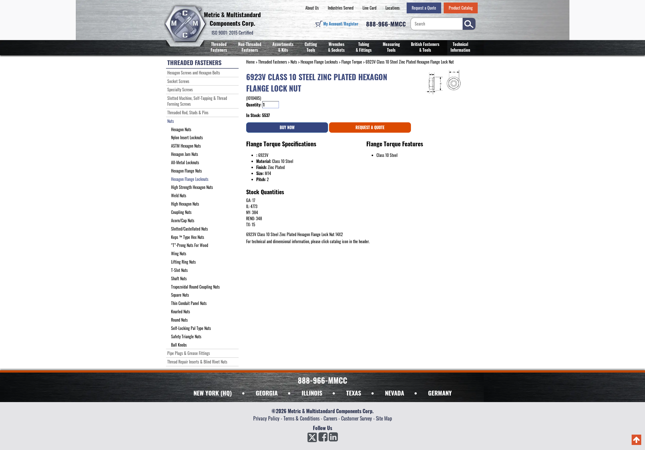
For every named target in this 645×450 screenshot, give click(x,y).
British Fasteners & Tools (425, 47)
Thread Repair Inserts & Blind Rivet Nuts (197, 362)
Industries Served (340, 8)
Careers (330, 418)
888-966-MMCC (386, 23)
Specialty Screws (180, 90)
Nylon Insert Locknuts (187, 137)
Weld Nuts (178, 195)
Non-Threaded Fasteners (249, 47)
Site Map (384, 418)
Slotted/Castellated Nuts (189, 229)
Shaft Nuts (179, 278)
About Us (312, 8)
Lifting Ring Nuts (183, 262)
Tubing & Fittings (364, 47)
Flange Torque (351, 62)
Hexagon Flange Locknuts (319, 62)
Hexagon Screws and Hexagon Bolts (193, 73)
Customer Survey (356, 418)
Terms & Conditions (301, 418)
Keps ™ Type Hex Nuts (187, 237)
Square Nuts (180, 295)
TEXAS (353, 392)
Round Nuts (179, 320)
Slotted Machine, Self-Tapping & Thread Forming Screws (197, 101)
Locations (392, 8)
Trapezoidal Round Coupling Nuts (195, 287)
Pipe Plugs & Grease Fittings (188, 353)
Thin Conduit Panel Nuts (189, 303)
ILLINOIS (312, 392)
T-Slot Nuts (179, 270)
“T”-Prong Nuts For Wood (189, 245)
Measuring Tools (391, 47)
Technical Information (460, 47)
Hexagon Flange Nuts (186, 171)
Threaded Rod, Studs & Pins (187, 112)
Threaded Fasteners (219, 47)
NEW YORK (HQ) (213, 392)
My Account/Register (340, 24)
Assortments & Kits (283, 47)
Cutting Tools (311, 47)
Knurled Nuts (180, 311)
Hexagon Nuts (181, 129)
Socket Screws (178, 81)
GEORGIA (267, 392)
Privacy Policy (266, 418)
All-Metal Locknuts (185, 162)
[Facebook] (323, 438)
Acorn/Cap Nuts (182, 220)
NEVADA (394, 392)
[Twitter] (312, 438)
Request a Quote (424, 8)
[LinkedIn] (333, 438)
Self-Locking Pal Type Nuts (191, 328)
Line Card (369, 8)
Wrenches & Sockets (336, 47)
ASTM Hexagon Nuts (186, 146)
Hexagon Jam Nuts (184, 154)
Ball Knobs (179, 345)
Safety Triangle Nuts (186, 336)
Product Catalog (461, 8)
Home (250, 62)
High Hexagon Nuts (185, 204)
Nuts (294, 62)
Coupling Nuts (181, 212)
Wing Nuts (178, 253)
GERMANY (440, 392)
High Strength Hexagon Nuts (192, 187)
